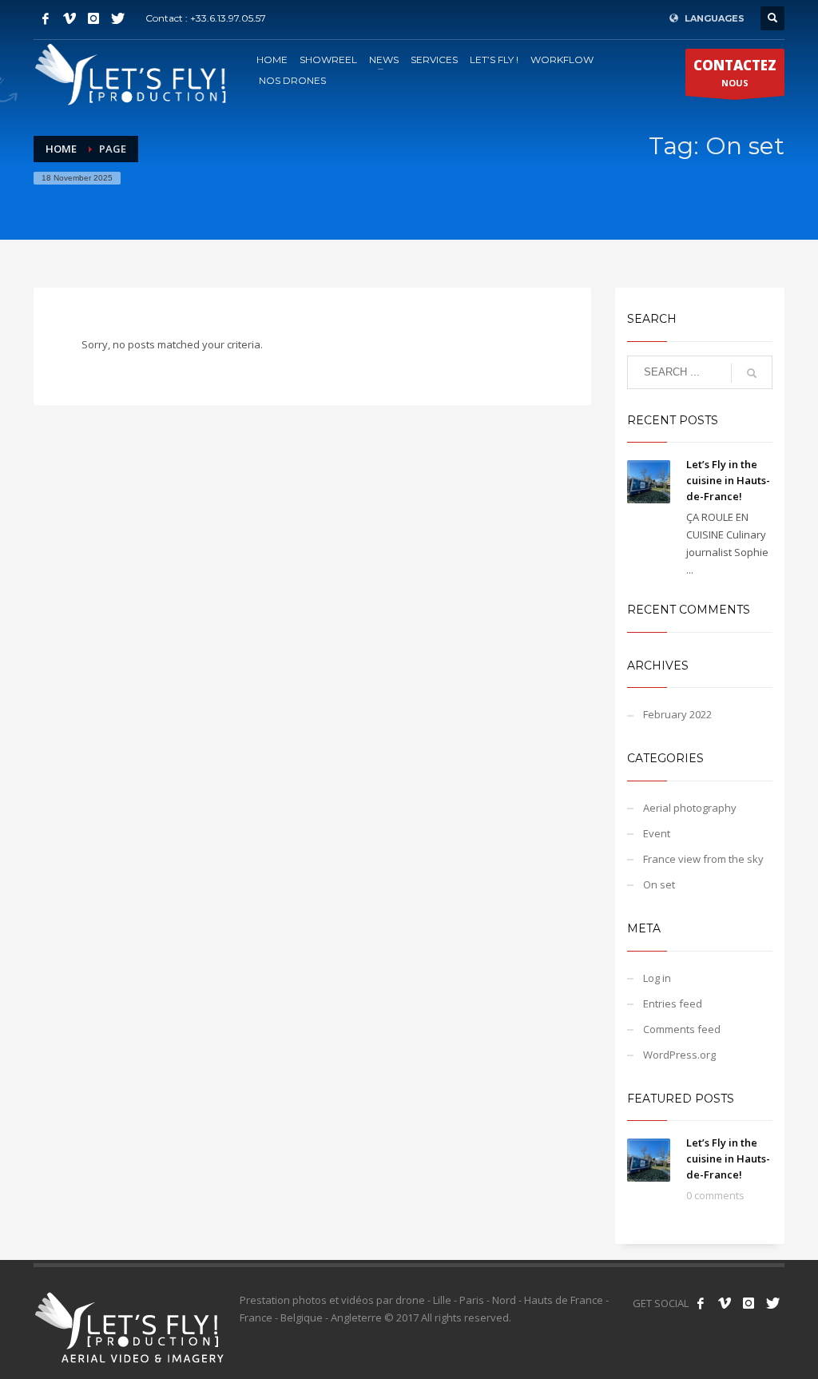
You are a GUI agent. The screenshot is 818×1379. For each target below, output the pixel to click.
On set (659, 884)
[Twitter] (117, 18)
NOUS (734, 72)
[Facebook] (46, 18)
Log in (657, 978)
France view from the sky (703, 859)
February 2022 (677, 714)
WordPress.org (679, 1054)
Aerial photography (690, 808)
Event (656, 833)
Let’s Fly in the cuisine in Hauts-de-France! (728, 480)
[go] (751, 373)
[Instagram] (93, 18)
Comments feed (682, 1029)
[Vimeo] (69, 18)
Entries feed (672, 1003)
